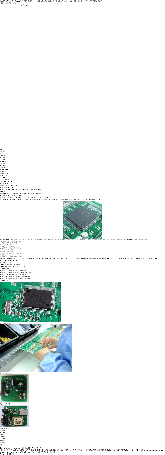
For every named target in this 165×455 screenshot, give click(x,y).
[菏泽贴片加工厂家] (36, 348)
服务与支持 (3, 157)
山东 (29, 452)
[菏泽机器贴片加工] (14, 416)
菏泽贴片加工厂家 (5, 373)
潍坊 (48, 452)
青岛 (32, 452)
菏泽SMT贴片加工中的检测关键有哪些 (18, 278)
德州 (54, 452)
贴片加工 (9, 262)
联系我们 (2, 159)
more (1, 161)
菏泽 (42, 452)
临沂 (35, 452)
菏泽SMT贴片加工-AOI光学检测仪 (17, 270)
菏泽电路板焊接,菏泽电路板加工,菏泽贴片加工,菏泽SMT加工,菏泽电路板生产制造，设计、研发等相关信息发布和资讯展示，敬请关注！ (64, 1)
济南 (39, 452)
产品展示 (2, 436)
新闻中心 (2, 434)
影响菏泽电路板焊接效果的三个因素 (16, 264)
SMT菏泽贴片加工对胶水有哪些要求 (30, 193)
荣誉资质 (2, 167)
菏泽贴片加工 (4, 175)
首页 (9, 193)
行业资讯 (15, 193)
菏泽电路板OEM (5, 323)
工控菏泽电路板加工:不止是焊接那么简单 (19, 272)
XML (1, 444)
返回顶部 (2, 440)
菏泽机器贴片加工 (5, 428)
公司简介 (2, 151)
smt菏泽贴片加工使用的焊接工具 (15, 266)
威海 (45, 452)
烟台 (51, 452)
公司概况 (2, 163)
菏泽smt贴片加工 (5, 404)
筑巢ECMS (10, 454)
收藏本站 (2, 3)
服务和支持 (3, 165)
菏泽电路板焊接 (4, 171)
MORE (2, 268)
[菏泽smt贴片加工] (14, 388)
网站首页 (2, 149)
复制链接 (21, 448)
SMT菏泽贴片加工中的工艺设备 (16, 274)
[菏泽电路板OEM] (30, 302)
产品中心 (2, 153)
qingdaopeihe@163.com (10, 185)
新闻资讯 (2, 155)
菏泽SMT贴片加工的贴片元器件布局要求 (19, 276)
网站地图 (2, 442)
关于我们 (2, 432)
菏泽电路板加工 (4, 173)
